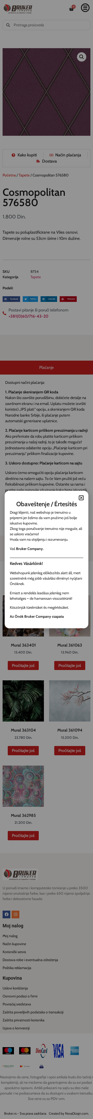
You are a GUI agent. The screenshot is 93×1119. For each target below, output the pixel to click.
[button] (81, 498)
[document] (46, 559)
